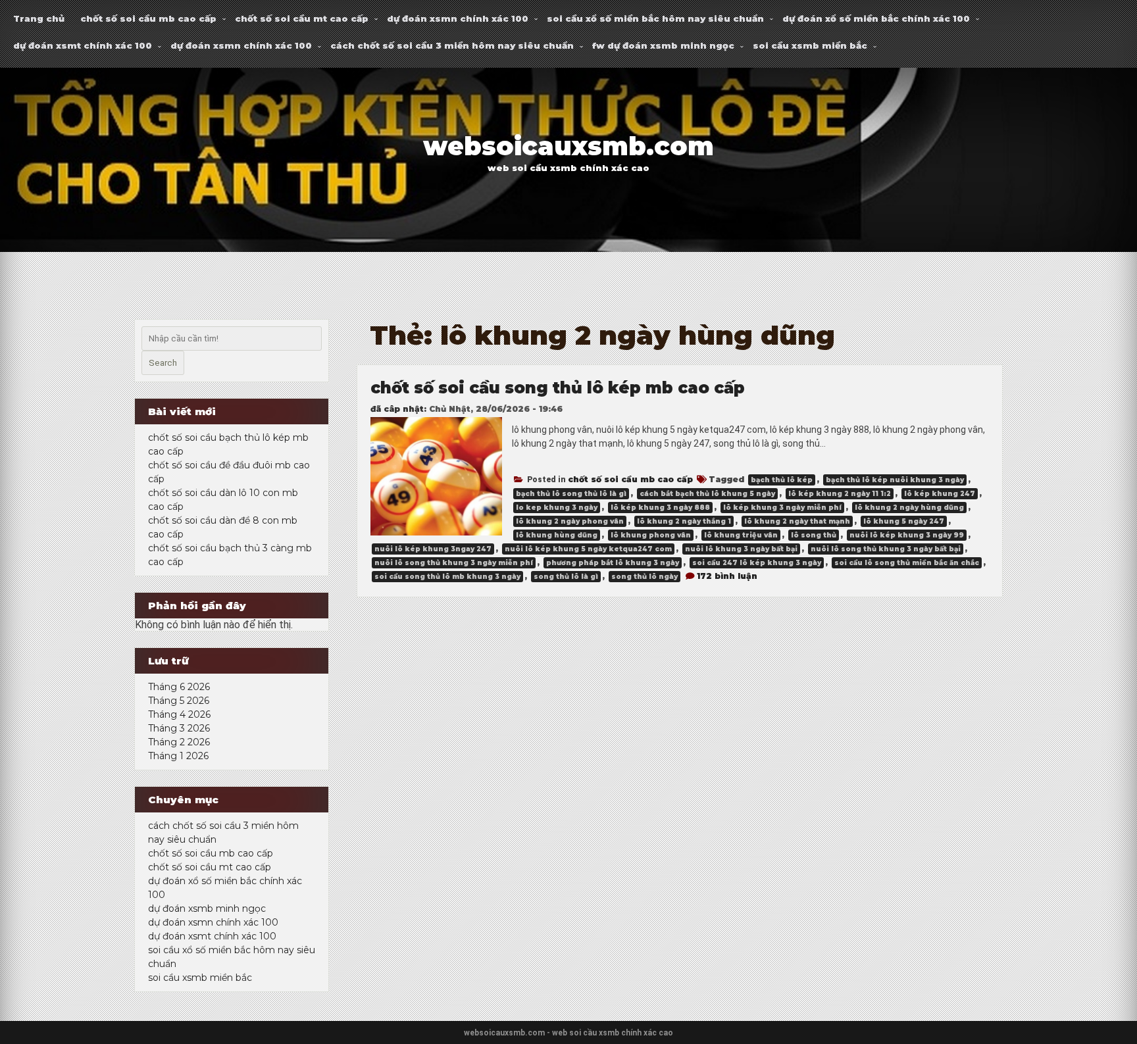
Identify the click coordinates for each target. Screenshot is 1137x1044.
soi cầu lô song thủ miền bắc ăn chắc (906, 563)
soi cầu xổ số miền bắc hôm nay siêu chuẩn (655, 18)
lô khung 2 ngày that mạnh (797, 521)
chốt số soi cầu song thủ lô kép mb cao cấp (557, 387)
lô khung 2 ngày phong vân (570, 521)
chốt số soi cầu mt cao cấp (301, 18)
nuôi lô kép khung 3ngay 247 (433, 549)
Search (163, 363)
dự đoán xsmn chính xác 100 (457, 18)
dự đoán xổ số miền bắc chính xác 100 (876, 18)
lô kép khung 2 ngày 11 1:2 (839, 493)
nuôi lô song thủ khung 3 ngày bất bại (886, 549)
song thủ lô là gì (566, 576)
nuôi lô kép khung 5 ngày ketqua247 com (588, 549)
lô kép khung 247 (939, 493)
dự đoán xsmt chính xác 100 (82, 45)
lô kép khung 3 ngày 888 (660, 507)
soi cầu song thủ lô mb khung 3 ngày (447, 576)
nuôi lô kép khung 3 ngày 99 (906, 535)
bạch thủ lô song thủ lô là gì (571, 493)
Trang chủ (38, 18)
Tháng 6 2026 (179, 687)
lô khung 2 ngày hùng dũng (909, 507)
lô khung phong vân (651, 535)
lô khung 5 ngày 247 (903, 521)
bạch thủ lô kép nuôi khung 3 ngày (895, 480)
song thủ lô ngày (644, 576)
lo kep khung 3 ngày (556, 507)
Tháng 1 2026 (178, 756)
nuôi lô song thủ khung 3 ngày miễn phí (453, 563)
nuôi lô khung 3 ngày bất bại (741, 549)
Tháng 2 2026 (179, 742)
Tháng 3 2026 (179, 728)
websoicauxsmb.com (568, 146)
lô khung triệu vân (741, 535)
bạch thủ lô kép (782, 480)
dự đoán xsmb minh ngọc (207, 908)
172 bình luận (727, 576)
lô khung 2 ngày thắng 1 (684, 521)
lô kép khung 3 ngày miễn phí (782, 507)
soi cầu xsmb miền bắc (810, 45)
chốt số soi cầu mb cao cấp (148, 18)
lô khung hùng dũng (556, 535)
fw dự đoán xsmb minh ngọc (663, 45)
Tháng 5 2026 (178, 701)
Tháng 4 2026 (179, 714)
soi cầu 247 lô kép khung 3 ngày (756, 563)
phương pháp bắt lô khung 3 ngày (612, 563)
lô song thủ (813, 535)
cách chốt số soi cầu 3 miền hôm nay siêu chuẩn (452, 45)
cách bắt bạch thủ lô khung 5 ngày (707, 493)
